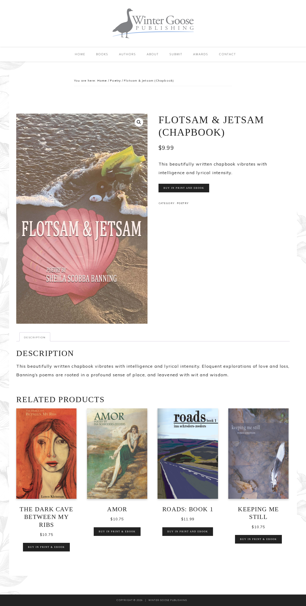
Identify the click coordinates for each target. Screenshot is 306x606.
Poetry (115, 80)
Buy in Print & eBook (46, 547)
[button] (139, 122)
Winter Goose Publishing (153, 23)
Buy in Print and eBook (184, 188)
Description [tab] (35, 337)
